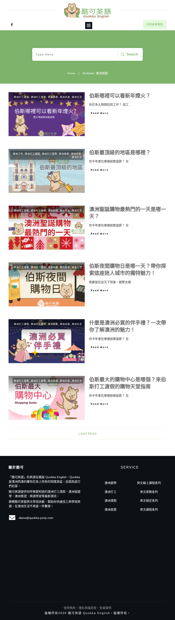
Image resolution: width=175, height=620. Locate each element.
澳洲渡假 (111, 500)
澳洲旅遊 (53, 97)
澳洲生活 (77, 97)
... (131, 104)
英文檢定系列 (149, 500)
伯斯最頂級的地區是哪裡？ (120, 152)
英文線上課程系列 (149, 483)
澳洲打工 (111, 491)
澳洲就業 (111, 509)
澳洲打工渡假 (21, 97)
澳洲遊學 (111, 483)
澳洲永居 (65, 97)
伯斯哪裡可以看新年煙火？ (120, 96)
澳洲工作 (18, 154)
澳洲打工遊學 (38, 97)
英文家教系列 (149, 491)
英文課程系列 (149, 509)
